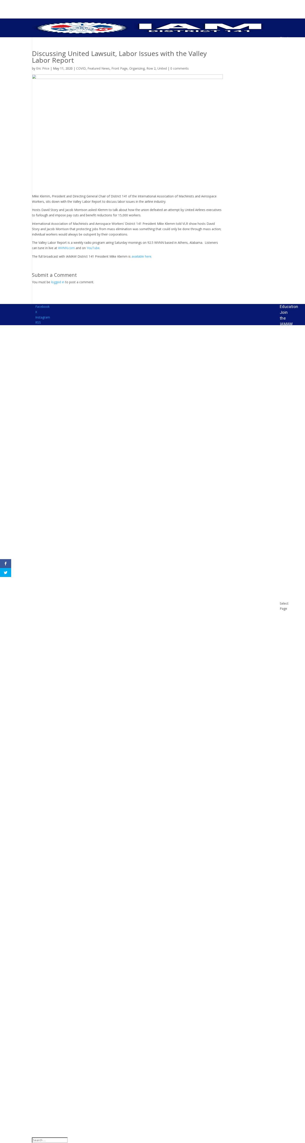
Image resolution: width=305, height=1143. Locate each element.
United (162, 68)
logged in (57, 282)
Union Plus (285, 521)
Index (285, 335)
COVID (81, 68)
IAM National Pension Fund (287, 373)
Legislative (290, 329)
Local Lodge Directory (288, 118)
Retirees (287, 530)
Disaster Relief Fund (287, 438)
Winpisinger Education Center (291, 576)
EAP (283, 300)
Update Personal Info (288, 72)
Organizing (137, 68)
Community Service (290, 292)
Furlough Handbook (289, 464)
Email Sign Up (285, 245)
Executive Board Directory (289, 101)
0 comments (179, 68)
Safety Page (286, 280)
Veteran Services (288, 561)
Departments (292, 272)
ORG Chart (285, 87)
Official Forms (286, 213)
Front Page (119, 68)
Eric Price (42, 68)
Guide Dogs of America (287, 481)
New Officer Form (286, 228)
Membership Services (291, 344)
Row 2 (151, 68)
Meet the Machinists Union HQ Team (290, 412)
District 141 (286, 133)
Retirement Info (290, 355)
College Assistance (290, 452)
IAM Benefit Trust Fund (286, 504)
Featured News (99, 68)
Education (289, 306)
